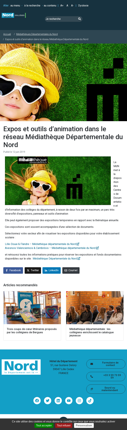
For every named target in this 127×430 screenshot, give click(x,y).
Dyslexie (83, 5)
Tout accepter (44, 425)
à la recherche (32, 5)
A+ (62, 5)
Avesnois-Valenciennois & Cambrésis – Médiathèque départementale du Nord (50, 248)
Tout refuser (64, 425)
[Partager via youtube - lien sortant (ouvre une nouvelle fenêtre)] (68, 400)
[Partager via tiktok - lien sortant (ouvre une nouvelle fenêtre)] (90, 400)
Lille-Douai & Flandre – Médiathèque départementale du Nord (41, 244)
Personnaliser (84, 425)
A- (72, 5)
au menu (15, 5)
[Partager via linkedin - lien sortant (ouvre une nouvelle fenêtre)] (58, 400)
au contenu (50, 5)
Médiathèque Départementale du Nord (55, 258)
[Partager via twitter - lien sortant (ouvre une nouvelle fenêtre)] (47, 400)
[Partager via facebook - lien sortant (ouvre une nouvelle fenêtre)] (37, 400)
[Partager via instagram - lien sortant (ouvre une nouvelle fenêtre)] (79, 400)
